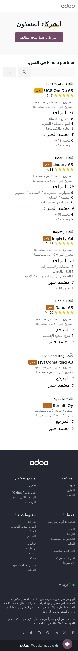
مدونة (32, 553)
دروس (71, 485)
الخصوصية (19, 565)
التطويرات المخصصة (63, 538)
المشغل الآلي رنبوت (24, 497)
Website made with (44, 645)
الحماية (32, 570)
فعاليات (31, 543)
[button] (6, 6)
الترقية (71, 534)
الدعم (71, 529)
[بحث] (24, 72)
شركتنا (32, 521)
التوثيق (71, 490)
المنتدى (70, 495)
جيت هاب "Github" (24, 492)
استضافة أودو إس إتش (61, 521)
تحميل (32, 485)
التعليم (71, 543)
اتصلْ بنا (31, 531)
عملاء (33, 558)
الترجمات (30, 502)
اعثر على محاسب (64, 550)
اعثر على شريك (65, 558)
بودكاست (30, 548)
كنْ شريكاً (69, 562)
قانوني (32, 565)
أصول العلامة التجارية (23, 526)
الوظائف (31, 536)
